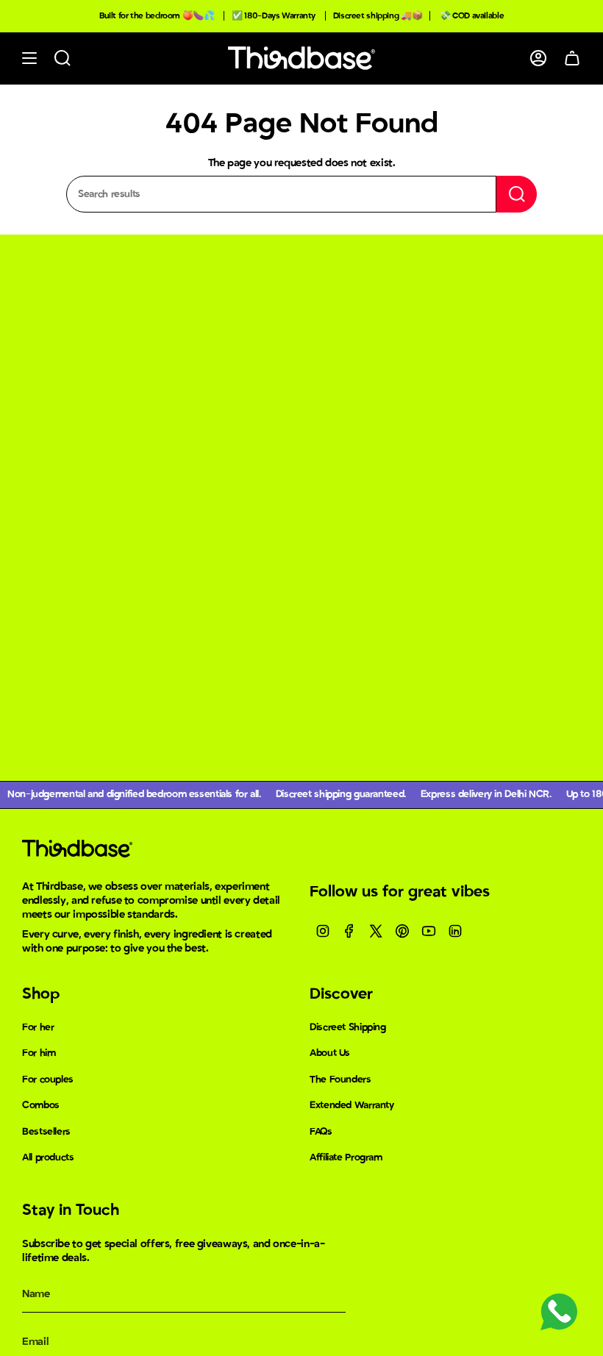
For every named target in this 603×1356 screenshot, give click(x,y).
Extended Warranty (352, 1105)
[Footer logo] (77, 848)
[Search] (516, 194)
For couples (48, 1079)
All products (48, 1157)
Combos (41, 1105)
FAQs (321, 1132)
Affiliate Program (346, 1157)
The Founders (340, 1079)
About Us (330, 1053)
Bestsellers (46, 1132)
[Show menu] (29, 58)
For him (38, 1053)
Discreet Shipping (348, 1027)
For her (38, 1027)
